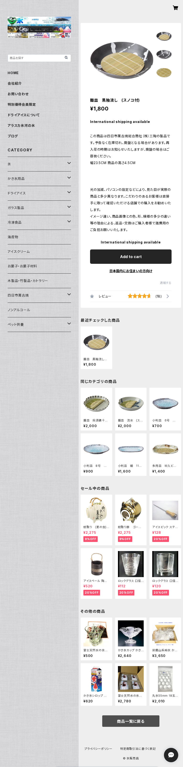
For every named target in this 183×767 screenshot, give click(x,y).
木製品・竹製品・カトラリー (28, 281)
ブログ (13, 136)
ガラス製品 (16, 208)
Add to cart (131, 256)
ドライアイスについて (24, 115)
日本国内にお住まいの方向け (130, 271)
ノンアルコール (19, 310)
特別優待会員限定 (22, 104)
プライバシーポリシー (98, 748)
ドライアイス (17, 193)
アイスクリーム (19, 251)
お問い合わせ (18, 94)
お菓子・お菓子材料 (22, 266)
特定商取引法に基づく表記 (138, 748)
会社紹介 (15, 83)
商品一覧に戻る (131, 721)
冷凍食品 (15, 222)
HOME (13, 73)
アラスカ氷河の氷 (21, 125)
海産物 (13, 237)
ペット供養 (16, 324)
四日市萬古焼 (18, 295)
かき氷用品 (16, 179)
